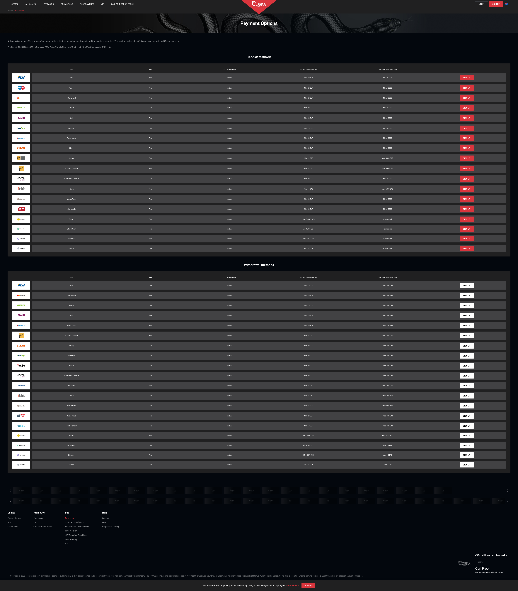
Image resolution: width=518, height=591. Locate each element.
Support (105, 518)
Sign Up (496, 4)
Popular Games (14, 518)
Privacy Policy (71, 531)
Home (10, 11)
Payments (69, 518)
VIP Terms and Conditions (76, 535)
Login (481, 4)
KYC (67, 544)
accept (308, 586)
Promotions (38, 518)
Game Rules (13, 527)
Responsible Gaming (110, 527)
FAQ (104, 522)
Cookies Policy (71, 539)
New (9, 522)
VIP (34, 522)
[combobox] (507, 4)
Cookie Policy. (292, 585)
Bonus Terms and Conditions (77, 527)
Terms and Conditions (74, 522)
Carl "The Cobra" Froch (42, 527)
